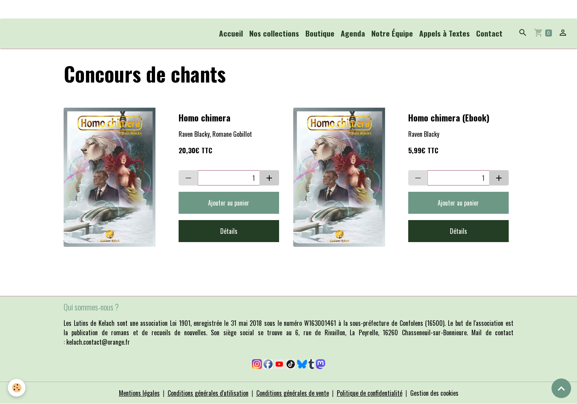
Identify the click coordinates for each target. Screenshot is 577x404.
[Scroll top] (561, 388)
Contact (489, 33)
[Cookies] (17, 388)
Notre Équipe (392, 33)
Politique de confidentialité (369, 393)
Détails (228, 231)
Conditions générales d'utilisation (208, 393)
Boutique (319, 33)
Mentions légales (139, 393)
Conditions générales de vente (292, 393)
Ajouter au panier (228, 203)
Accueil (231, 33)
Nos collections (274, 33)
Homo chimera (204, 117)
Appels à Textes (444, 33)
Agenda (353, 33)
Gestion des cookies (434, 393)
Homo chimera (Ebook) (448, 117)
